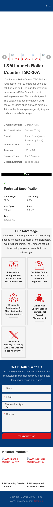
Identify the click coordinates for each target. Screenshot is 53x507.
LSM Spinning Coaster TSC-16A (13, 485)
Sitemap (38, 501)
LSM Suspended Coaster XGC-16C (36, 485)
